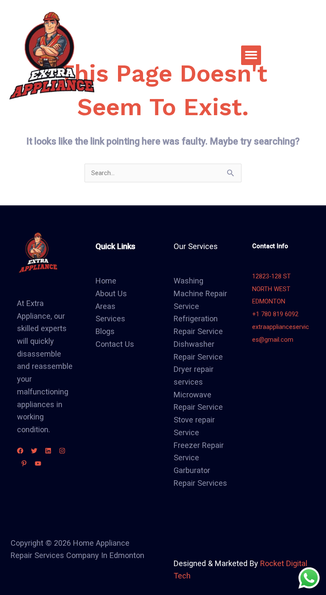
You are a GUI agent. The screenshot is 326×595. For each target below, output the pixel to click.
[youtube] (38, 463)
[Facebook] (20, 451)
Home (106, 280)
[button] (251, 55)
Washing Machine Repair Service (200, 293)
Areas (105, 306)
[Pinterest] (24, 463)
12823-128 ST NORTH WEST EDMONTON (271, 288)
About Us (111, 293)
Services (110, 318)
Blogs (105, 331)
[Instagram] (62, 451)
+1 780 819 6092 (275, 314)
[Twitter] (34, 451)
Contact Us (115, 344)
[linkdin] (48, 451)
